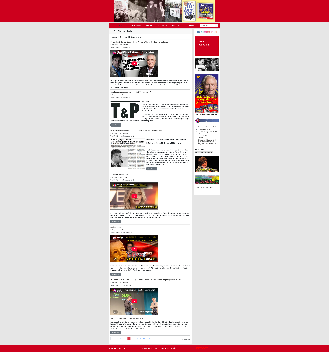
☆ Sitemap (154, 348)
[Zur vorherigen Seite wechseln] (114, 338)
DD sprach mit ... (123, 45)
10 (144, 338)
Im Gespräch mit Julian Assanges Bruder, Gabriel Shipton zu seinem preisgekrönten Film (145, 279)
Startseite (122, 25)
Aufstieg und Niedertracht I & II (207, 127)
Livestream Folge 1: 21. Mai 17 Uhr (207, 132)
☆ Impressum (163, 348)
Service (191, 25)
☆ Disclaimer (172, 348)
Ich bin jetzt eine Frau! (119, 174)
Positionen (136, 25)
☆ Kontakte (146, 348)
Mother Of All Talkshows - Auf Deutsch (207, 136)
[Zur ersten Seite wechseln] (111, 338)
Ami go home (115, 227)
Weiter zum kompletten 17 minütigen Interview (126, 318)
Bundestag (162, 25)
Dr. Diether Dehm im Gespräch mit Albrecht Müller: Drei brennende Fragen (139, 42)
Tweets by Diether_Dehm (204, 188)
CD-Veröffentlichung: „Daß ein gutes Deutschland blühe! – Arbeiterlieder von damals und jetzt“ (207, 142)
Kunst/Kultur (177, 25)
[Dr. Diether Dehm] (164, 11)
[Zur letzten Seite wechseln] (149, 338)
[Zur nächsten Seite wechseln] (147, 338)
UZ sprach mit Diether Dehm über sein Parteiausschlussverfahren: (136, 130)
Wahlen (149, 25)
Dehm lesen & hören (204, 129)
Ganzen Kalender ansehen (204, 152)
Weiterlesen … (116, 125)
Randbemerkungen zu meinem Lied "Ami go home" (130, 92)
